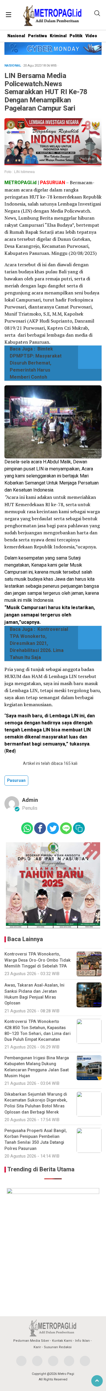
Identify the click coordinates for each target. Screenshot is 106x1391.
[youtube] (69, 1361)
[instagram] (53, 1361)
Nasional (16, 36)
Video (91, 36)
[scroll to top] (97, 1381)
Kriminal (58, 36)
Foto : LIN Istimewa (19, 172)
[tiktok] (85, 1361)
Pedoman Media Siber (31, 1341)
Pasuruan (16, 780)
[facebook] (21, 1361)
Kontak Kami (62, 1341)
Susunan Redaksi (58, 1347)
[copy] (79, 828)
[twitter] (37, 1361)
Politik (75, 36)
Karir (37, 1347)
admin (30, 800)
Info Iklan (82, 1341)
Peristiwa (37, 36)
